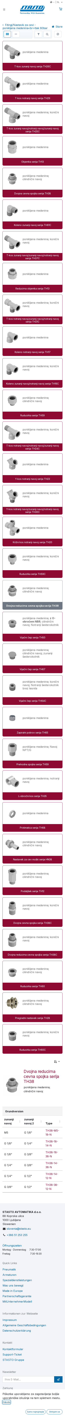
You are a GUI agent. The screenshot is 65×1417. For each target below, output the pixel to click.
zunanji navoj (9, 1121)
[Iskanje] (47, 34)
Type (49, 1123)
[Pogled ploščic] (7, 34)
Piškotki (6, 1402)
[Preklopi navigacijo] (4, 9)
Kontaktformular (12, 1349)
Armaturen (9, 1274)
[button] (56, 1061)
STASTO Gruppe (13, 1360)
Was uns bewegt (12, 1285)
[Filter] (38, 34)
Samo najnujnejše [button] (35, 1411)
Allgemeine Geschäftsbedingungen (24, 1325)
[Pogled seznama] (16, 34)
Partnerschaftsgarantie (16, 1296)
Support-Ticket (12, 1354)
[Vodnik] (58, 34)
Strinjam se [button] (54, 1411)
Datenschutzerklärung (16, 1330)
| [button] (56, 2)
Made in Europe (12, 1290)
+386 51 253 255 (17, 1235)
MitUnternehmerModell (17, 1301)
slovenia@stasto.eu (19, 1228)
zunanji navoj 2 (29, 1121)
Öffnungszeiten (12, 1245)
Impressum (9, 1320)
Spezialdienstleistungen (17, 1280)
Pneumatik (9, 1269)
